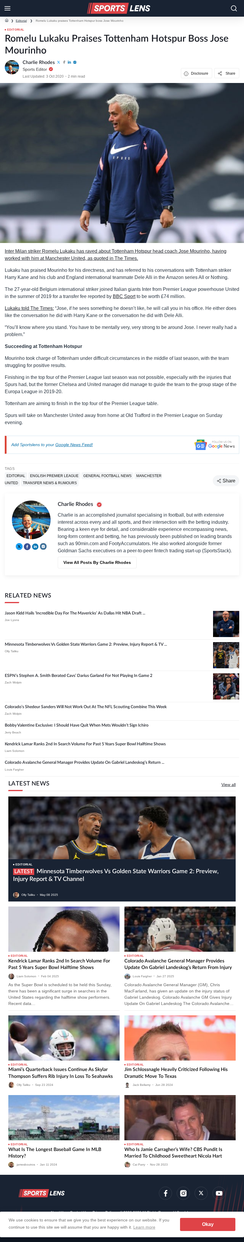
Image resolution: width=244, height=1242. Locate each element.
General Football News (107, 476)
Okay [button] (208, 1224)
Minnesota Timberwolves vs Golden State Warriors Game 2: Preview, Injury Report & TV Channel (116, 875)
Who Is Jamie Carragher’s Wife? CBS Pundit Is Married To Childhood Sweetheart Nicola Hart (173, 1152)
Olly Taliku (11, 651)
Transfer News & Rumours (50, 483)
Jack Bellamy (142, 1084)
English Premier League (54, 476)
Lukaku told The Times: (29, 308)
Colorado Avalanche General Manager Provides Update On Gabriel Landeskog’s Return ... (84, 762)
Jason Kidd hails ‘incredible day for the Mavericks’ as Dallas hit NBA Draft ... (75, 613)
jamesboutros (26, 1164)
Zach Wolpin (13, 682)
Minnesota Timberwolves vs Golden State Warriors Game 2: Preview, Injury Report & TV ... (86, 644)
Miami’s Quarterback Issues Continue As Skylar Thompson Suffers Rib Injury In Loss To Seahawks (60, 1072)
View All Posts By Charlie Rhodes (97, 562)
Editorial (21, 20)
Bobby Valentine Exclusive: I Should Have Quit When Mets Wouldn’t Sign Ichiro (76, 725)
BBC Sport (124, 296)
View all (228, 784)
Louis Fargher (14, 769)
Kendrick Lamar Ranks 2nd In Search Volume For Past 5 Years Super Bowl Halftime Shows (85, 744)
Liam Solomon (14, 750)
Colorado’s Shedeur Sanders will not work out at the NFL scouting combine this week (86, 707)
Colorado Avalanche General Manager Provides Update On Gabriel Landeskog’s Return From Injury (178, 964)
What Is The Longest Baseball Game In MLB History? (54, 1152)
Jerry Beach (13, 732)
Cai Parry (139, 1164)
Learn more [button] (144, 1227)
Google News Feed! (74, 444)
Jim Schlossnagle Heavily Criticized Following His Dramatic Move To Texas (176, 1072)
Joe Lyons (12, 620)
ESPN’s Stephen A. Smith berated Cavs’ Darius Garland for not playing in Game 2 (78, 676)
